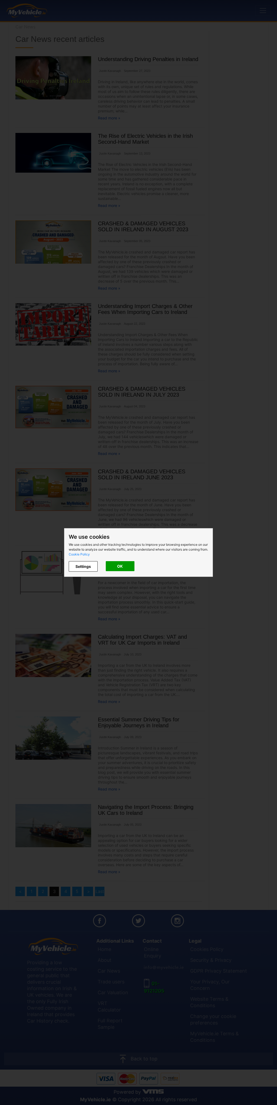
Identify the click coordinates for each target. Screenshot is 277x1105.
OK (120, 566)
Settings (83, 566)
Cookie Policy (79, 554)
